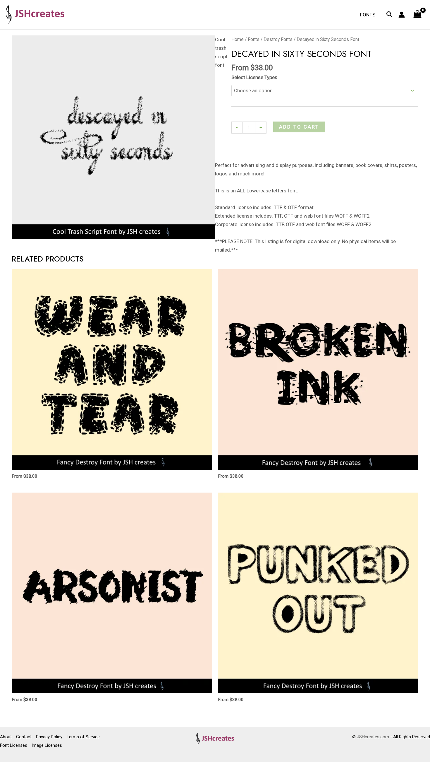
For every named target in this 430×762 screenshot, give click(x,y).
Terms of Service (83, 736)
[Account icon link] (401, 14)
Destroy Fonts (278, 39)
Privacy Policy (49, 736)
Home (237, 39)
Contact (24, 736)
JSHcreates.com (373, 736)
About (6, 736)
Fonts (367, 15)
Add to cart (299, 127)
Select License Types (254, 77)
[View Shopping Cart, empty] (417, 15)
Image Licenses (47, 745)
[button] (389, 14)
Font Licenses (13, 745)
